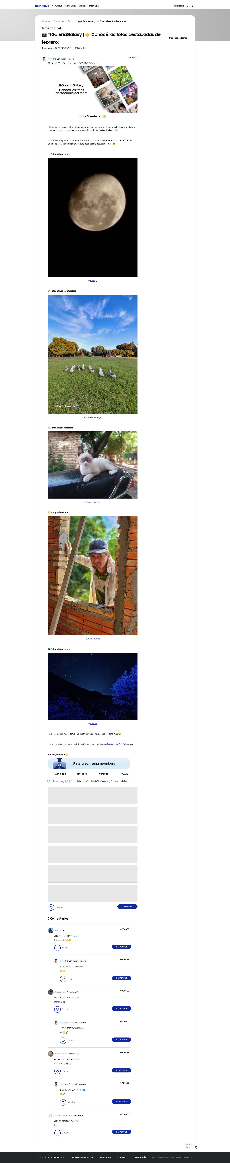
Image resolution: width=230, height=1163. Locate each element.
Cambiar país (139, 1157)
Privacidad (105, 1157)
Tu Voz (94, 63)
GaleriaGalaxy (77, 781)
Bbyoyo (93, 280)
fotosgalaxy (58, 781)
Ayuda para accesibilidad (51, 1157)
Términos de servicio (82, 1157)
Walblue (93, 723)
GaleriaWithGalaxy (98, 781)
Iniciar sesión (179, 6)
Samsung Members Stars (89, 6)
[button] (133, 58)
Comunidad (57, 6)
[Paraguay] (42, 6)
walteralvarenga (93, 417)
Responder (121, 947)
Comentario (127, 906)
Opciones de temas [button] (178, 38)
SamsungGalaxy (121, 781)
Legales (121, 1157)
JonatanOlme (93, 638)
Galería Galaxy (70, 6)
